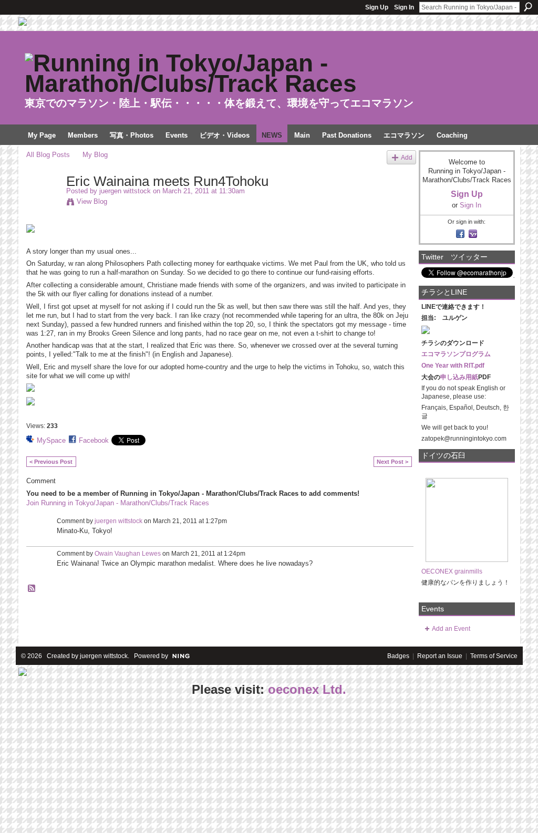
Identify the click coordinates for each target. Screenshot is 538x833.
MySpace (51, 440)
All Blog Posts (48, 155)
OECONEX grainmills (451, 571)
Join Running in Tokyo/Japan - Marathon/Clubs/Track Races (117, 503)
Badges (398, 656)
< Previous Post (51, 462)
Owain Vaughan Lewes (128, 553)
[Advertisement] (79, 765)
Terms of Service (494, 656)
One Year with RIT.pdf (452, 365)
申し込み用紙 (459, 377)
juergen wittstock (125, 191)
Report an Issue (439, 656)
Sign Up (376, 7)
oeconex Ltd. (307, 689)
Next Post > (392, 462)
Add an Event (451, 628)
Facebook (94, 440)
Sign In (404, 7)
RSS (32, 588)
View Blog (92, 201)
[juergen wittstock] (43, 203)
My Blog (95, 155)
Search (528, 7)
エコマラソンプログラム (456, 354)
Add (406, 157)
